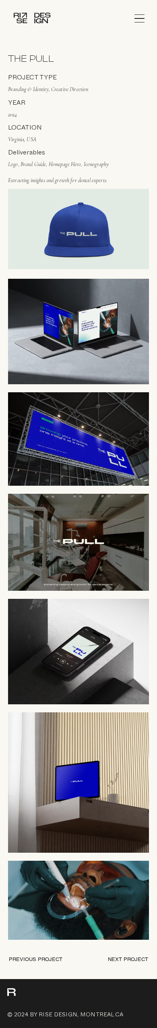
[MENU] (142, 18)
